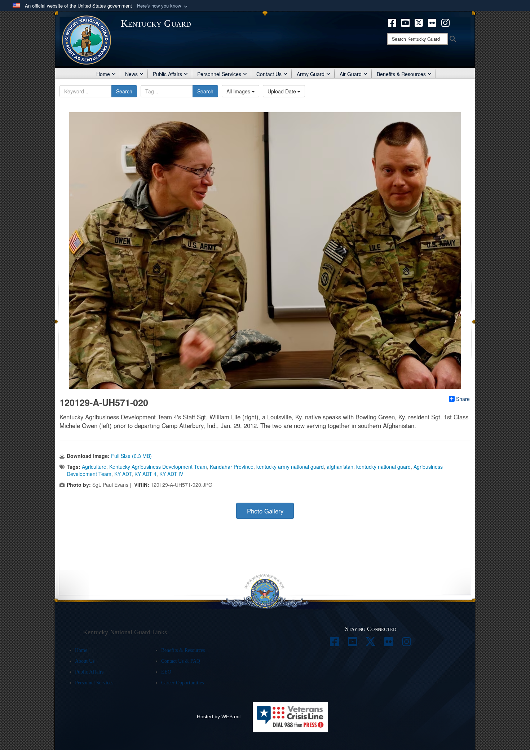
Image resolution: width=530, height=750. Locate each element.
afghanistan (340, 466)
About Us (84, 661)
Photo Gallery (265, 511)
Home (103, 74)
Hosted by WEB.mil (218, 716)
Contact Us (269, 74)
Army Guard (310, 74)
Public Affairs (167, 74)
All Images (239, 91)
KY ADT (123, 473)
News (131, 74)
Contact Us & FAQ (180, 661)
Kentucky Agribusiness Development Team (158, 466)
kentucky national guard (383, 466)
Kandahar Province (231, 466)
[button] (163, 6)
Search (124, 91)
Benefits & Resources (401, 74)
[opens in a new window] (392, 22)
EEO (166, 672)
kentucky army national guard (290, 466)
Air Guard (351, 74)
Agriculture (94, 466)
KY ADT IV (171, 473)
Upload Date (282, 91)
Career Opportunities (182, 682)
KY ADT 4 (145, 473)
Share (463, 399)
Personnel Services (219, 74)
